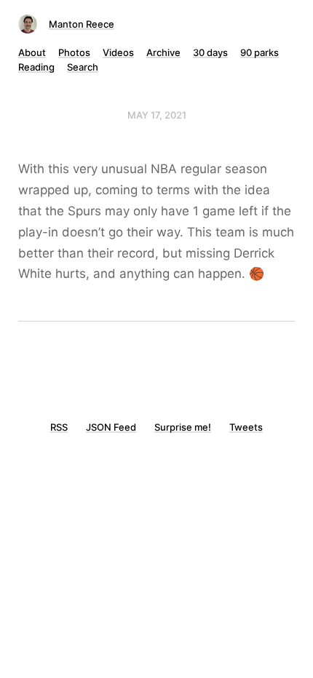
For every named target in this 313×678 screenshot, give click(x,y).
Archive (163, 52)
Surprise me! (182, 427)
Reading (36, 67)
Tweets (246, 427)
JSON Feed (111, 427)
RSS (59, 427)
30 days (210, 52)
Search (82, 67)
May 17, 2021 (156, 115)
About (32, 52)
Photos (74, 52)
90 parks (259, 52)
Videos (118, 52)
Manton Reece (81, 24)
